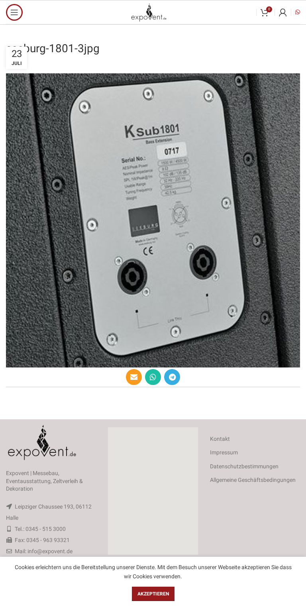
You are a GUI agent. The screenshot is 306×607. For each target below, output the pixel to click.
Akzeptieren (153, 594)
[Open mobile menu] (14, 12)
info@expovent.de (50, 551)
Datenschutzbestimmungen (244, 466)
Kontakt (220, 439)
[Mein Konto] (283, 12)
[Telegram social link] (172, 377)
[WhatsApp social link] (153, 377)
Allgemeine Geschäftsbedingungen (253, 480)
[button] (153, 491)
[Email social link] (134, 377)
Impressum (224, 452)
